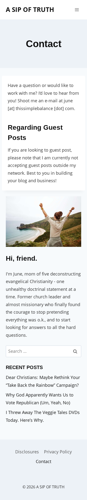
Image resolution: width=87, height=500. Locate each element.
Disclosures (27, 452)
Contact (43, 461)
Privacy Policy (58, 452)
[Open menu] (76, 9)
